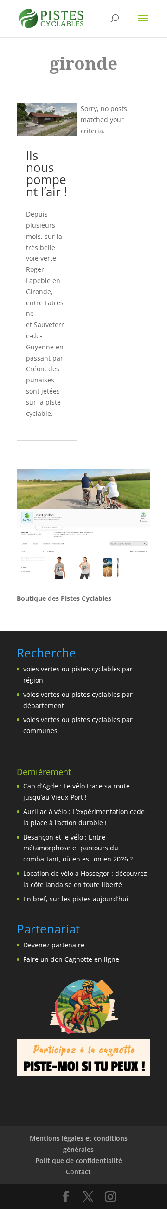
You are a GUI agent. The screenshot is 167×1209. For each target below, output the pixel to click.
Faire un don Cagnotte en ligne (71, 959)
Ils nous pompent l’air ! (46, 173)
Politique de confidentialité (78, 1160)
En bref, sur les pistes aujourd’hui (75, 898)
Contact (78, 1171)
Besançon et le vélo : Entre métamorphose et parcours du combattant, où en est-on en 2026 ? (78, 848)
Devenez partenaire (53, 944)
